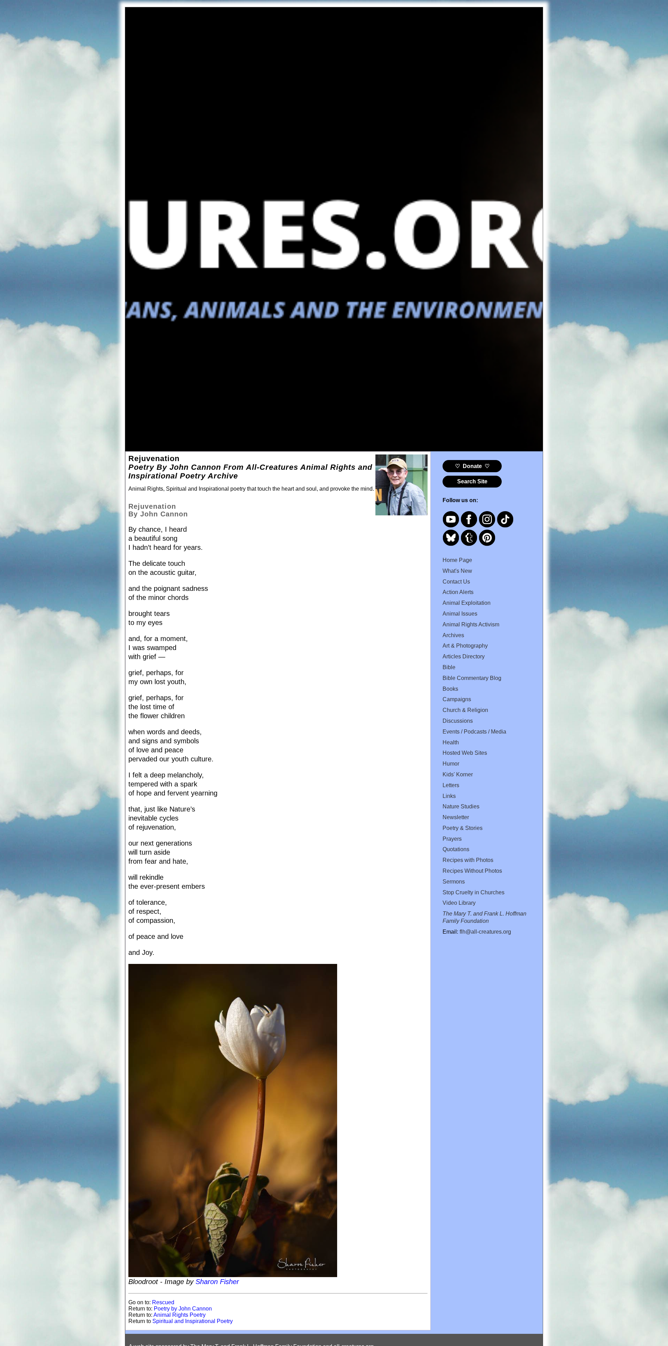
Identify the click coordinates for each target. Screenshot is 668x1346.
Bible (449, 667)
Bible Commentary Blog (472, 678)
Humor (451, 764)
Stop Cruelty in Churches (473, 892)
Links (449, 796)
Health (451, 742)
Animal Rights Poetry (179, 1315)
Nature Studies (461, 806)
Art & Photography (465, 646)
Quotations (456, 849)
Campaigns (457, 699)
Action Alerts (458, 592)
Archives (453, 635)
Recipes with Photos (468, 860)
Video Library (459, 903)
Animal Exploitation (467, 603)
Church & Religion (465, 710)
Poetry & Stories (463, 828)
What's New (457, 571)
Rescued (163, 1302)
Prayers (452, 839)
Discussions (458, 721)
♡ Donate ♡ (472, 466)
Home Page (457, 560)
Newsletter (456, 817)
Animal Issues (460, 614)
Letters (451, 785)
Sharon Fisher (217, 1281)
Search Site (472, 481)
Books (450, 689)
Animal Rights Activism (471, 624)
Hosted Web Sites (465, 753)
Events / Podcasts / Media (474, 732)
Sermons (454, 882)
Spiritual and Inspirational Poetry (192, 1321)
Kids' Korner (458, 774)
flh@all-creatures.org (485, 932)
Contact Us (456, 582)
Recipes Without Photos (472, 871)
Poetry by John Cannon (183, 1309)
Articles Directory (464, 656)
